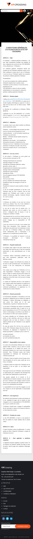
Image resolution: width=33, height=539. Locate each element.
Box (4, 503)
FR (27, 10)
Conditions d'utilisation (9, 494)
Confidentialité (7, 491)
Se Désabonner (5, 529)
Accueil (5, 501)
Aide (4, 486)
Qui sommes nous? (8, 488)
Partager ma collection (9, 506)
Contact (5, 508)
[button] (31, 11)
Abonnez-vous (23, 526)
